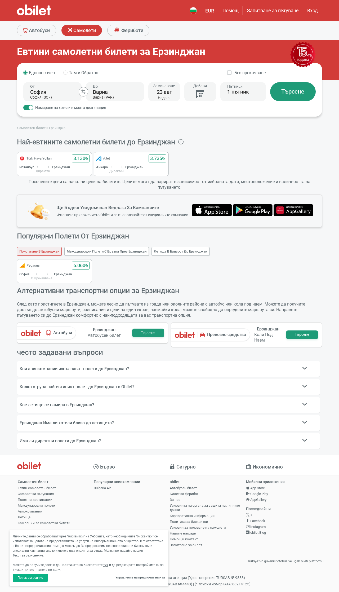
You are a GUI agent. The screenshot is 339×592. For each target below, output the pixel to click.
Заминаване (164, 86)
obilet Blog (257, 532)
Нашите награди (183, 533)
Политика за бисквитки (189, 522)
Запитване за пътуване (273, 10)
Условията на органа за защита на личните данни (205, 507)
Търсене (292, 91)
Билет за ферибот (184, 494)
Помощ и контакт (184, 539)
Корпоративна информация (192, 516)
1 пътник (238, 92)
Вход (312, 10)
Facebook (257, 521)
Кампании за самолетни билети (44, 523)
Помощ (230, 10)
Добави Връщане (200, 86)
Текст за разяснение (28, 555)
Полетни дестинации (35, 500)
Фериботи (131, 30)
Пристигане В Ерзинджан (39, 251)
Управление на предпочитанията (140, 577)
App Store (257, 488)
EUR (209, 11)
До (95, 86)
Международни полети (36, 505)
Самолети (84, 30)
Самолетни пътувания (36, 494)
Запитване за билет (186, 545)
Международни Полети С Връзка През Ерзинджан (106, 251)
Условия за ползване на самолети (198, 527)
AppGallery (257, 500)
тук (105, 565)
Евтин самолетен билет (37, 488)
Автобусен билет (183, 488)
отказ (98, 551)
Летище (24, 517)
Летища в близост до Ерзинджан (180, 251)
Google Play (258, 494)
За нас (175, 500)
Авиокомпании (30, 511)
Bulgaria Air (102, 488)
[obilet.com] (46, 14)
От (32, 86)
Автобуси (39, 30)
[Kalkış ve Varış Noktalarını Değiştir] (83, 91)
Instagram (257, 527)
